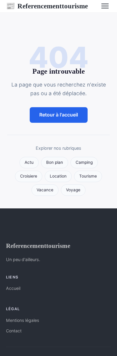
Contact (14, 330)
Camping (84, 162)
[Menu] (105, 6)
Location (58, 176)
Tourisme (88, 176)
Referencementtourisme (47, 6)
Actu (29, 162)
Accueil (13, 288)
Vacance (45, 189)
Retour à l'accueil (58, 115)
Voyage (73, 189)
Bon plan (54, 162)
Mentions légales (22, 320)
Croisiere (28, 176)
